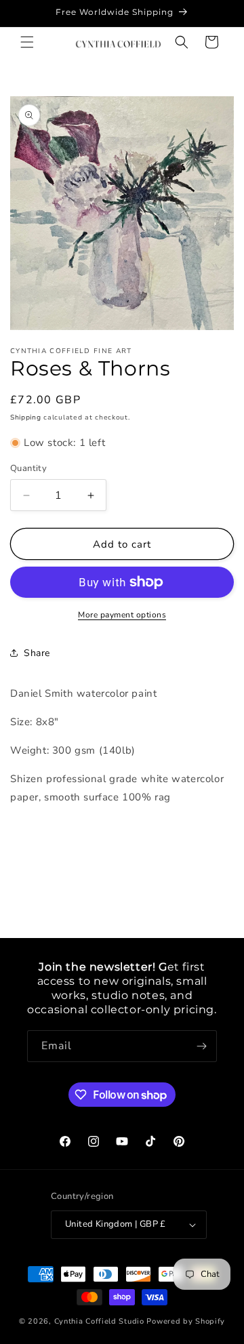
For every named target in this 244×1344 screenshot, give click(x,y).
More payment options (122, 614)
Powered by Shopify (185, 1321)
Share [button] (37, 653)
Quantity (28, 468)
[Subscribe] (201, 1046)
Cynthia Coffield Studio (99, 1321)
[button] (27, 42)
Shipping (25, 417)
